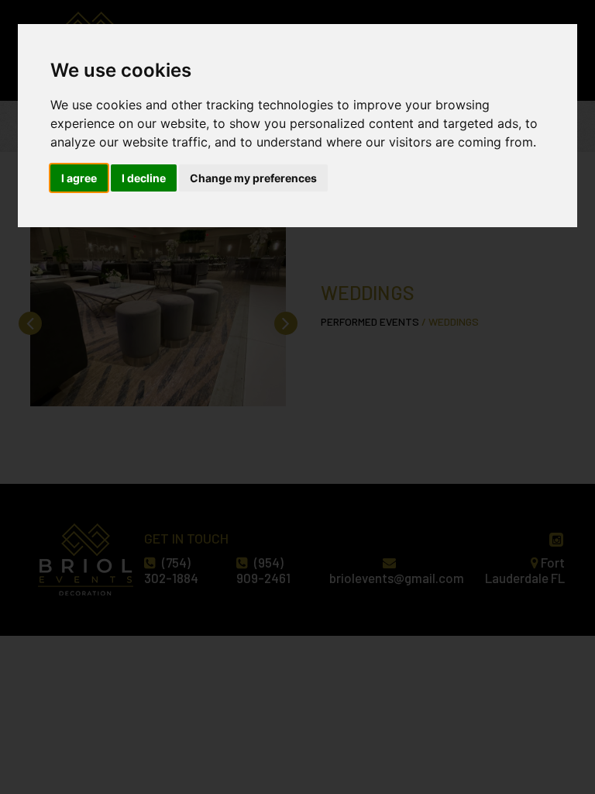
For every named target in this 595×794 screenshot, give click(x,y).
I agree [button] (79, 178)
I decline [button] (144, 178)
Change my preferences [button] (253, 178)
